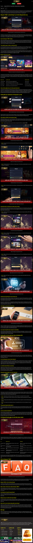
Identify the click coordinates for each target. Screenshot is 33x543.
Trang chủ (2, 6)
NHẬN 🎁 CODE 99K (27, 539)
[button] (1, 1)
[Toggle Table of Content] (5, 8)
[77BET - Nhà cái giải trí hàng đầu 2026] (16, 1)
